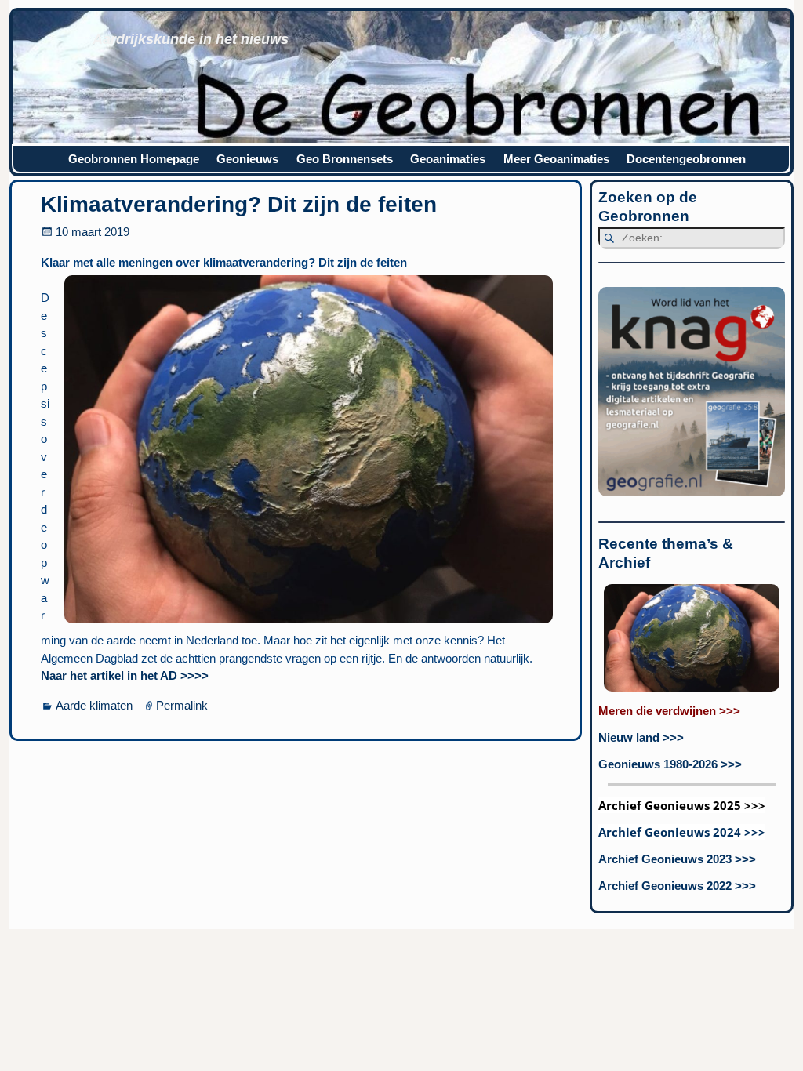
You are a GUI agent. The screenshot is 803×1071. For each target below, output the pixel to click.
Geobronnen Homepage (133, 158)
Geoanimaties (447, 158)
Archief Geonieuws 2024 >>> (681, 832)
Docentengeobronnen (686, 158)
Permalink (182, 705)
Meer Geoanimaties (556, 158)
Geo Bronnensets (344, 158)
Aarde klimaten (94, 705)
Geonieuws (247, 158)
